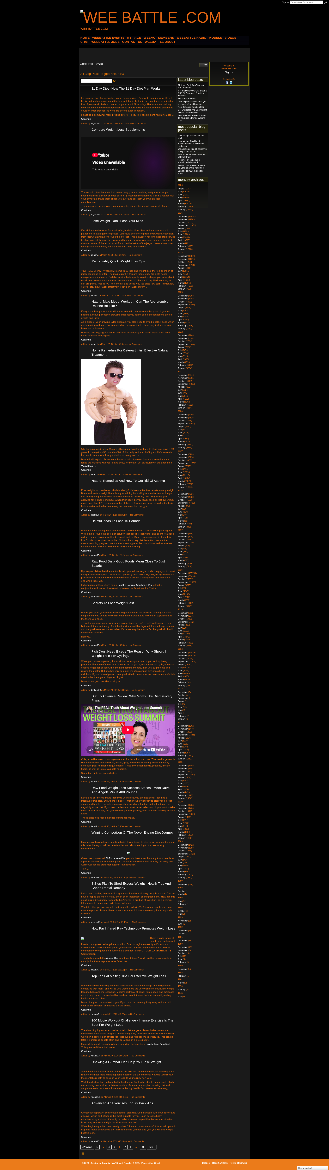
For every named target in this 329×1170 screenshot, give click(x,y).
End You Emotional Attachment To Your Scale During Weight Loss (192, 118)
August (181, 189)
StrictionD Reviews (187, 98)
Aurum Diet (112, 958)
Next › (152, 1147)
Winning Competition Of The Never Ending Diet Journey (133, 832)
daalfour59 (96, 690)
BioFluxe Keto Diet (116, 858)
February (182, 207)
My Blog (99, 64)
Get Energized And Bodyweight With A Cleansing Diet (192, 111)
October (181, 222)
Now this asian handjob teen (191, 107)
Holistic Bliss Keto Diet (158, 1044)
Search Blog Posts (114, 81)
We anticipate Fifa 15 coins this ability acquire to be (192, 150)
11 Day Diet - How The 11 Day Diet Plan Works (126, 88)
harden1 (95, 295)
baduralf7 (95, 1141)
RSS (83, 1153)
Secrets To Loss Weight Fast (113, 603)
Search (325, 2)
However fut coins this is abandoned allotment (189, 161)
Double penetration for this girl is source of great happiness (192, 102)
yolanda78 (96, 1056)
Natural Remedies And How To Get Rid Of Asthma (128, 480)
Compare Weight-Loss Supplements (118, 129)
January (181, 209)
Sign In (285, 2)
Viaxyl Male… (88, 466)
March (181, 203)
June (180, 195)
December (183, 216)
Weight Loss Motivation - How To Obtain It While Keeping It (191, 166)
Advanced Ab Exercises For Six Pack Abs (122, 1103)
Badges (206, 1163)
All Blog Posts (86, 64)
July (180, 191)
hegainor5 (95, 123)
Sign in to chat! (305, 1168)
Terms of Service (238, 1163)
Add (205, 65)
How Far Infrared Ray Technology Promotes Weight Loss (133, 928)
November (183, 219)
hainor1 (94, 344)
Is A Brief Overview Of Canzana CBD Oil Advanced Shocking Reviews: (192, 93)
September (183, 225)
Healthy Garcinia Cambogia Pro (135, 585)
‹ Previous (87, 1147)
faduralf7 (95, 555)
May (180, 197)
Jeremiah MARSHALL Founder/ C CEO (120, 1163)
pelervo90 (95, 877)
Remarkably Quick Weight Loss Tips (118, 261)
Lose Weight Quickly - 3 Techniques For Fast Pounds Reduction (191, 143)
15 (143, 1147)
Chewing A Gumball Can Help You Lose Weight (126, 1062)
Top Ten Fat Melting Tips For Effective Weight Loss (129, 976)
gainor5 (94, 255)
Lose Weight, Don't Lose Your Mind (117, 221)
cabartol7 (95, 970)
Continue (86, 118)
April (180, 201)
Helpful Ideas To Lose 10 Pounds (116, 521)
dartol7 (94, 781)
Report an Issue (220, 1163)
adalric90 (95, 515)
